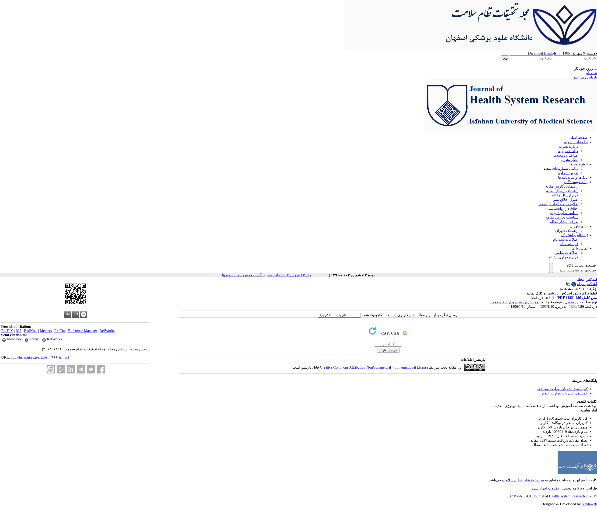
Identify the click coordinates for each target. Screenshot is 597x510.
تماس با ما (580, 248)
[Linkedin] (71, 369)
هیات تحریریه (568, 151)
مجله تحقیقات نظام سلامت (523, 480)
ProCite (60, 331)
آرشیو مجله (579, 164)
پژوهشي (571, 302)
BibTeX (7, 331)
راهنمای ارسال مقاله (562, 191)
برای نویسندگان (576, 182)
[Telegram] (81, 369)
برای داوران (579, 226)
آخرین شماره (568, 173)
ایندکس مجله (587, 284)
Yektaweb (589, 504)
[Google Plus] (61, 369)
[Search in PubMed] (568, 285)
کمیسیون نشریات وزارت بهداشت (562, 389)
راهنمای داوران (566, 231)
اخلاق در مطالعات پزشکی (558, 204)
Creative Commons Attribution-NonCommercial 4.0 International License (374, 367)
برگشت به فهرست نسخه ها (243, 275)
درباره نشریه (568, 146)
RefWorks (107, 331)
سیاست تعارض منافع (562, 217)
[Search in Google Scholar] (573, 285)
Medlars (46, 331)
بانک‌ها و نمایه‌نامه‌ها (573, 177)
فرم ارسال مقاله (565, 195)
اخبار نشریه (569, 160)
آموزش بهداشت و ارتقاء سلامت (514, 302)
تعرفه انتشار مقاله (564, 222)
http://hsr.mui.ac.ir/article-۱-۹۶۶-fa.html (40, 357)
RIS (18, 331)
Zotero (34, 339)
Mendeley (14, 339)
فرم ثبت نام (569, 244)
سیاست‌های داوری (564, 213)
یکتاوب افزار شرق (545, 488)
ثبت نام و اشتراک (574, 235)
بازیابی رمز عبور (584, 77)
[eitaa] (51, 369)
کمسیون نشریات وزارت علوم (565, 393)
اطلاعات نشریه (576, 142)
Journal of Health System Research (559, 496)
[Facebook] (101, 369)
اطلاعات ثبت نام (565, 239)
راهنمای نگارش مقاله (561, 186)
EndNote (30, 331)
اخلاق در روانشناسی (562, 208)
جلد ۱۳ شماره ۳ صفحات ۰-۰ (289, 275)
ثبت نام (591, 73)
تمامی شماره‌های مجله (560, 169)
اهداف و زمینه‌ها (566, 155)
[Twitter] (91, 369)
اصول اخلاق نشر (565, 200)
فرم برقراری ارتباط (563, 257)
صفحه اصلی (578, 138)
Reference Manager (82, 331)
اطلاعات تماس (566, 253)
